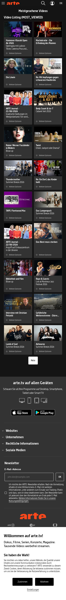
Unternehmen (15, 437)
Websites (12, 431)
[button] (43, 3)
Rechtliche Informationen (22, 443)
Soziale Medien (15, 450)
